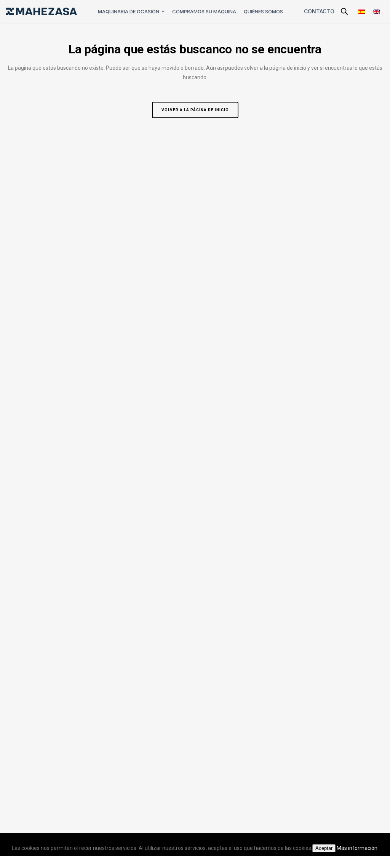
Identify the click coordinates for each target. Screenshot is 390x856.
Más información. (358, 848)
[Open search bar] (344, 11)
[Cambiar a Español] (362, 11)
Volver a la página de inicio (195, 110)
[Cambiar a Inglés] (376, 11)
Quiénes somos (263, 11)
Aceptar (323, 848)
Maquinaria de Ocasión (128, 11)
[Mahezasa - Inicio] (41, 11)
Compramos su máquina (204, 11)
